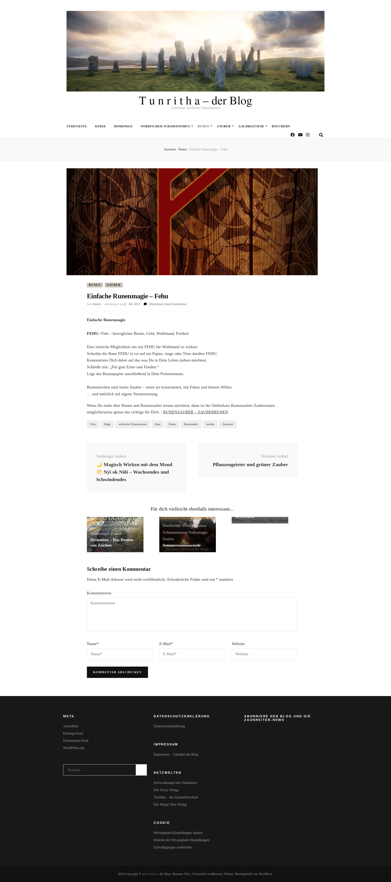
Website (238, 643)
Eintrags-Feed (73, 733)
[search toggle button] (321, 135)
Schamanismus (175, 532)
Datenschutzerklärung (169, 726)
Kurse (100, 126)
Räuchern (281, 126)
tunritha (210, 424)
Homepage (123, 126)
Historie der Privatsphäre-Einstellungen (182, 840)
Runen (203, 126)
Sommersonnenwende (182, 545)
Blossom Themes (223, 874)
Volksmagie (100, 533)
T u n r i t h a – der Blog (195, 100)
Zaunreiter (227, 424)
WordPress (265, 874)
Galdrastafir (251, 126)
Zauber (224, 126)
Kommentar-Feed (75, 740)
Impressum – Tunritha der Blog (176, 754)
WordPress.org (73, 748)
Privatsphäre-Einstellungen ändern (178, 833)
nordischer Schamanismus (133, 424)
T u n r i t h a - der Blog (154, 874)
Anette (96, 304)
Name (93, 643)
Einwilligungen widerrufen (173, 847)
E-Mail (166, 643)
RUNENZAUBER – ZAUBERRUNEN (195, 412)
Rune (158, 424)
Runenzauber (191, 424)
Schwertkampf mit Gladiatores (175, 783)
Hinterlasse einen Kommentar (168, 304)
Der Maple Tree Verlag (170, 804)
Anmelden (70, 726)
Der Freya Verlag (166, 790)
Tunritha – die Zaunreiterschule (176, 797)
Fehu (93, 424)
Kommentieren (99, 593)
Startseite (77, 126)
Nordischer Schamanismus (165, 126)
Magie (107, 424)
